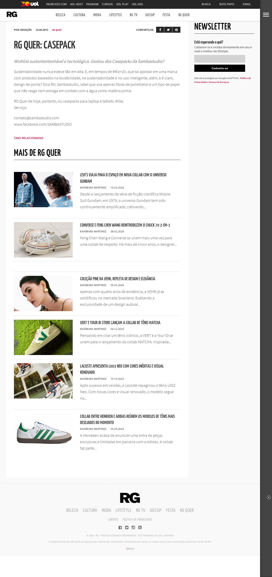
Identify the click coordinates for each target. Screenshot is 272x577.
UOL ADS (137, 4)
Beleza (61, 15)
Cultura (79, 15)
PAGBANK (92, 4)
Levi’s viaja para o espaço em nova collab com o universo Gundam (123, 178)
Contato (113, 519)
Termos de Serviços (219, 82)
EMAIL (247, 4)
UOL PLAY (122, 4)
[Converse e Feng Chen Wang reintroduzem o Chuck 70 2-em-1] (43, 256)
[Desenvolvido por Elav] (130, 550)
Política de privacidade (137, 519)
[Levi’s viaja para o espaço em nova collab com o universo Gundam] (43, 206)
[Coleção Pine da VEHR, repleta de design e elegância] (43, 310)
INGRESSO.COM (56, 4)
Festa (166, 15)
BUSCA (206, 4)
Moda (97, 15)
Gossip (150, 15)
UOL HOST (76, 4)
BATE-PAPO (226, 4)
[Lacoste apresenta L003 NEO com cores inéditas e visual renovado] (43, 397)
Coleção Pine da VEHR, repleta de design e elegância (117, 279)
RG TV (133, 15)
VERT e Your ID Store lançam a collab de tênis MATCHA (120, 323)
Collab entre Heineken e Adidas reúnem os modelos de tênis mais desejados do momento (127, 419)
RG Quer (184, 15)
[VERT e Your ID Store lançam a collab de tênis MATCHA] (43, 354)
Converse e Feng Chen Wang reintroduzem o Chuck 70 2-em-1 (125, 225)
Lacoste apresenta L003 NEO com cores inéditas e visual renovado (122, 369)
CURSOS (107, 4)
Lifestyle (115, 15)
